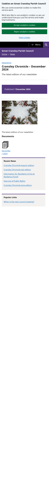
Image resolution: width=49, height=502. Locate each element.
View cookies (24, 37)
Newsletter (7, 63)
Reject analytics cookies (24, 31)
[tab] (36, 45)
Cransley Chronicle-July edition (17, 169)
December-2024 (6, 152)
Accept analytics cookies (24, 25)
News (12, 54)
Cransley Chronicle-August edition (19, 165)
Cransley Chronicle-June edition (18, 185)
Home (4, 54)
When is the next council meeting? (19, 201)
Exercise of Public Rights (14, 181)
